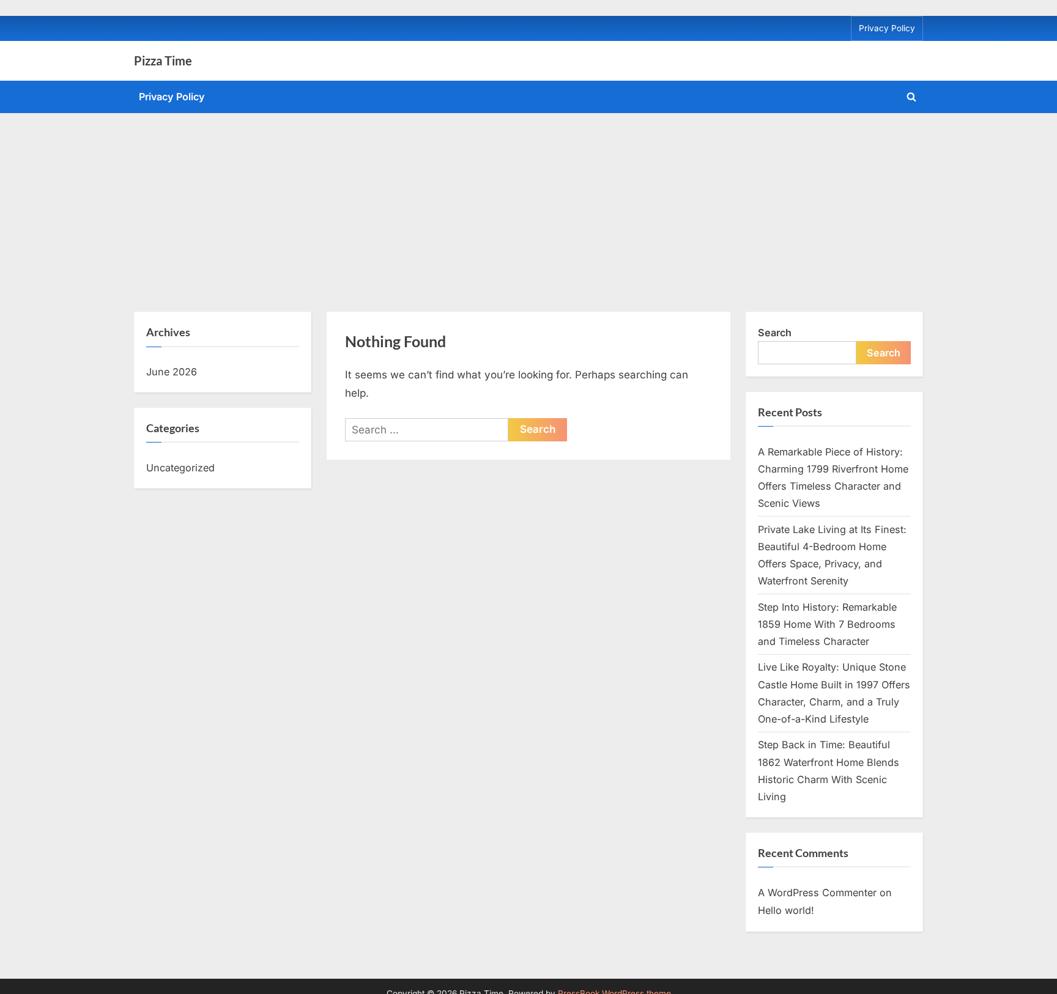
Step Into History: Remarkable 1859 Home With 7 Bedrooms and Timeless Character (827, 624)
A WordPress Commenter (817, 892)
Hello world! (786, 910)
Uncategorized (180, 468)
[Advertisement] (528, 204)
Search (775, 332)
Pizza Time (163, 60)
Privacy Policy (887, 28)
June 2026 (171, 372)
